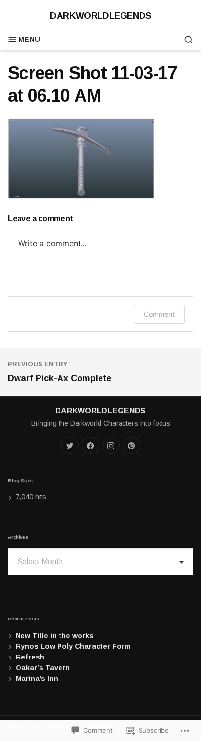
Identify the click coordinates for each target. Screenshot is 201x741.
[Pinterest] (131, 445)
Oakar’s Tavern (43, 668)
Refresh (30, 657)
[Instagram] (111, 445)
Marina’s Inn (37, 678)
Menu (29, 39)
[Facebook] (90, 445)
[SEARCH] (184, 39)
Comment (159, 314)
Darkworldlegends (100, 15)
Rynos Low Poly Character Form (73, 646)
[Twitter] (70, 445)
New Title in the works (55, 635)
